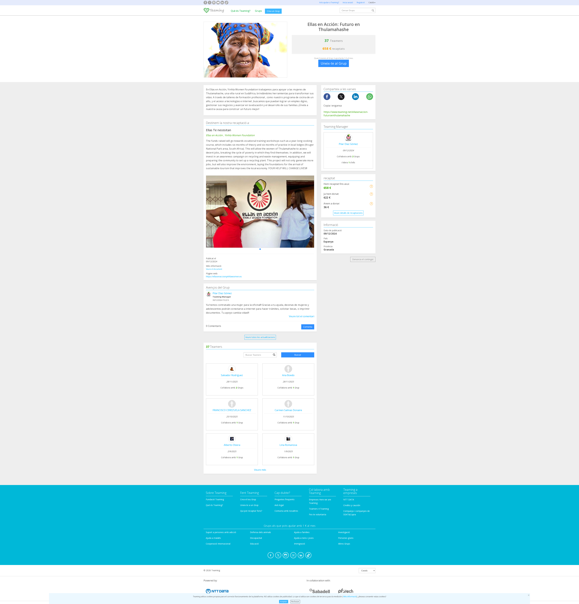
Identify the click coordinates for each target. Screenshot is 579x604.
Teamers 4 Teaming (319, 508)
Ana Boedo (288, 375)
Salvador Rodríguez (232, 375)
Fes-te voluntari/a (317, 514)
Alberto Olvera (232, 445)
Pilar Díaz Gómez (222, 293)
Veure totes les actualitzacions (260, 337)
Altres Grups (344, 543)
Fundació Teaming (215, 499)
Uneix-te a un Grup (249, 505)
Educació (254, 543)
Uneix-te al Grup (333, 63)
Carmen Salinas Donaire (288, 410)
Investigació (344, 532)
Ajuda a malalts (213, 538)
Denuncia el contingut (362, 259)
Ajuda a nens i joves (304, 538)
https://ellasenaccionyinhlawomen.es (224, 276)
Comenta (307, 326)
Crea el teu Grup (248, 499)
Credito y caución (351, 505)
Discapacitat (256, 538)
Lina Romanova (288, 445)
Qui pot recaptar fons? (251, 510)
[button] (260, 249)
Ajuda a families (302, 532)
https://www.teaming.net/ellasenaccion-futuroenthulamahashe (346, 113)
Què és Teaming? (240, 11)
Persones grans (345, 538)
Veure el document (214, 269)
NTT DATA (348, 499)
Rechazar (295, 601)
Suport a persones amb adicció (221, 532)
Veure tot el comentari (301, 316)
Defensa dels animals (260, 532)
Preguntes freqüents (284, 499)
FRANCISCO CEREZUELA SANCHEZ (232, 410)
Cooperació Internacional (218, 543)
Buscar (297, 354)
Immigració (299, 543)
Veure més (260, 469)
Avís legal (279, 505)
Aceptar (283, 601)
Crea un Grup (273, 11)
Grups (258, 11)
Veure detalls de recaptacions (348, 212)
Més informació (350, 596)
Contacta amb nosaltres (286, 510)
